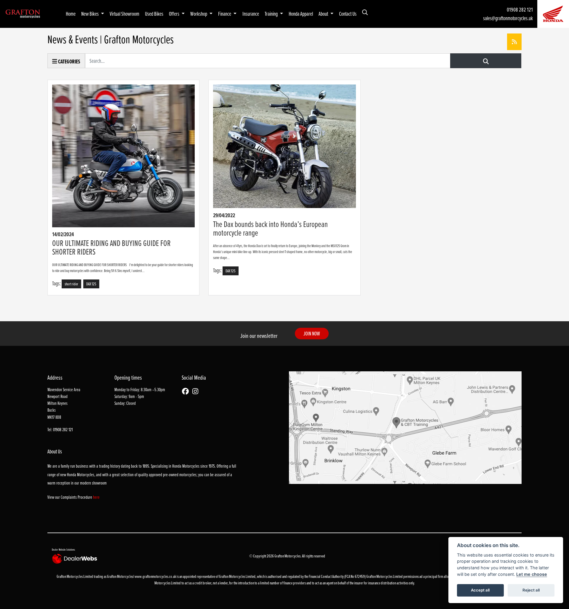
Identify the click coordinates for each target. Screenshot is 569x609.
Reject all (531, 590)
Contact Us (348, 13)
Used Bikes (154, 13)
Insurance (250, 13)
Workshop (199, 13)
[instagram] (197, 391)
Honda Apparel (301, 13)
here (96, 497)
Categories (68, 61)
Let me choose (531, 574)
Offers (174, 13)
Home (71, 13)
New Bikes (90, 13)
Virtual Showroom (124, 13)
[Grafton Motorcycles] (23, 13)
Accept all (480, 590)
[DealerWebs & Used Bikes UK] (75, 558)
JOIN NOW (311, 333)
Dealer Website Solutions (63, 549)
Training (272, 13)
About (324, 13)
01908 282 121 (520, 9)
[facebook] (187, 391)
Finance (225, 13)
